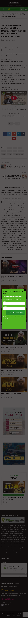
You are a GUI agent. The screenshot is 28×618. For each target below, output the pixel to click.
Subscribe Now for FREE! (15, 312)
